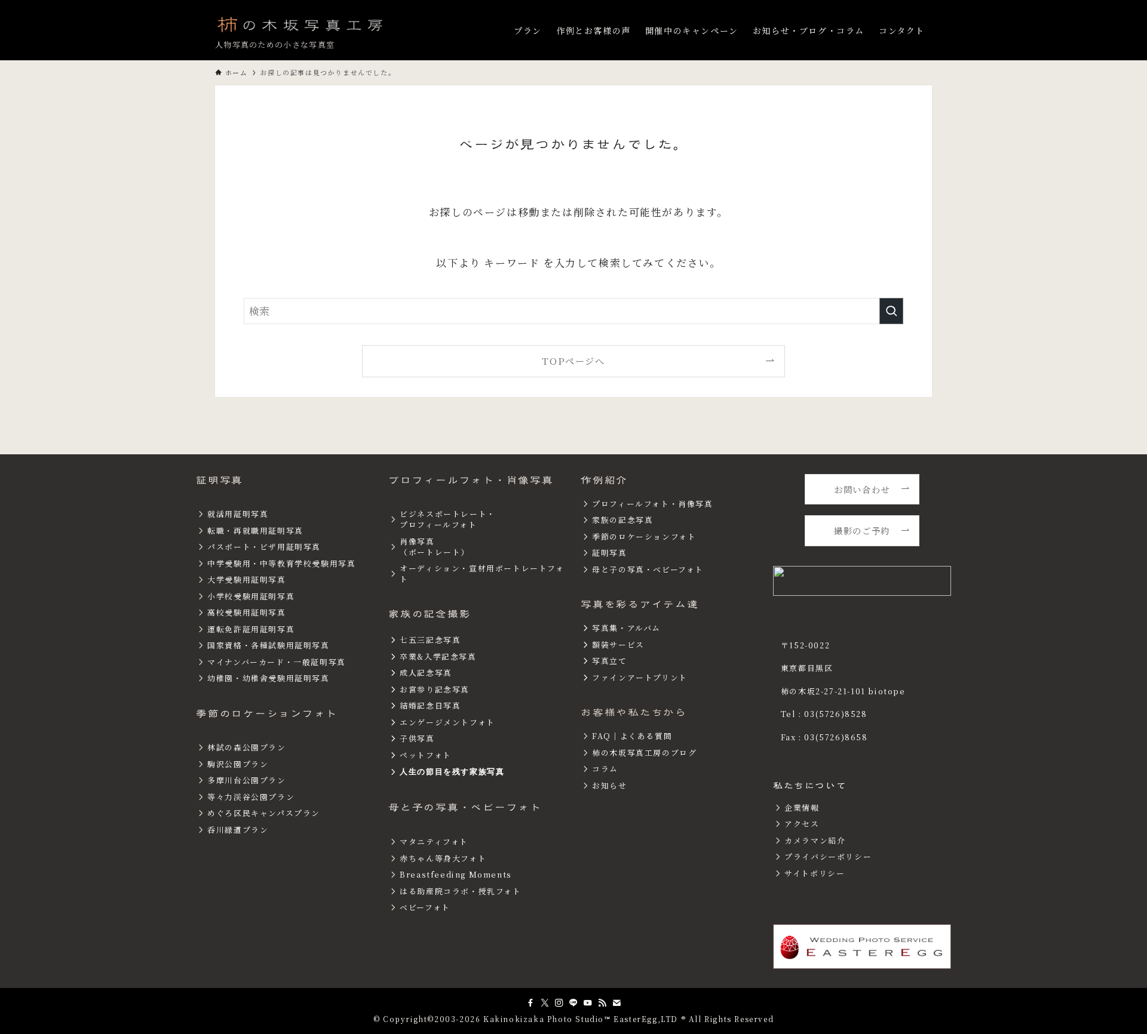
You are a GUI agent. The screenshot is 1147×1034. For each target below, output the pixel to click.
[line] (573, 1003)
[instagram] (559, 1003)
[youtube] (587, 1003)
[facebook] (530, 1003)
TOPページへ (573, 360)
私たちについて (810, 785)
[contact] (616, 1003)
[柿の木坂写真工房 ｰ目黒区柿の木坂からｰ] (301, 24)
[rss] (602, 1003)
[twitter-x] (544, 1003)
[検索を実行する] (891, 311)
